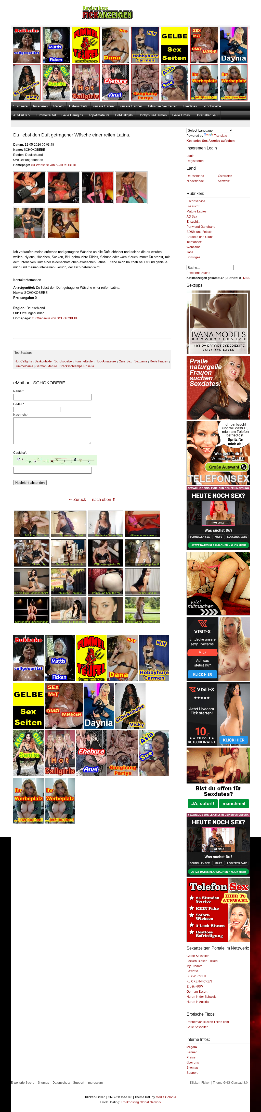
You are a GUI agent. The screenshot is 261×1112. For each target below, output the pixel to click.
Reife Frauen (159, 361)
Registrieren (195, 161)
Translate (220, 135)
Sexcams (140, 361)
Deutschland (195, 176)
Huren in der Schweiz (201, 997)
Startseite (20, 106)
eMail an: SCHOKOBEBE (39, 382)
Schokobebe (212, 106)
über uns (193, 1062)
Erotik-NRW (195, 986)
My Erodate (194, 966)
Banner (192, 1052)
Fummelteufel (46, 115)
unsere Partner (131, 106)
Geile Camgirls (72, 115)
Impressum (95, 1082)
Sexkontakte (43, 361)
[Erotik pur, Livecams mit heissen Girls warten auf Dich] (218, 484)
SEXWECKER (196, 976)
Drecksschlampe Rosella (76, 366)
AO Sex (192, 216)
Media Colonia (166, 1097)
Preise (191, 1057)
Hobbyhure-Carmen (152, 115)
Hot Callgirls (23, 361)
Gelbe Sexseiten (198, 956)
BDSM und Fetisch (199, 232)
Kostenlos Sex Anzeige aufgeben (210, 141)
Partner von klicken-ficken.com (208, 1022)
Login (190, 156)
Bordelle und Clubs (200, 237)
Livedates (190, 106)
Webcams (193, 247)
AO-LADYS (21, 115)
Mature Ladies (196, 211)
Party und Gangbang (201, 227)
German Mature (46, 366)
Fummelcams (24, 366)
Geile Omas (181, 115)
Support (192, 1073)
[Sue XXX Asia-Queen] (154, 775)
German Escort (197, 991)
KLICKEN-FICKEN (199, 981)
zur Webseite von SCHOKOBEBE (54, 165)
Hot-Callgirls (124, 115)
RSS (246, 278)
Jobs (190, 252)
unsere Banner (104, 106)
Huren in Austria (198, 1002)
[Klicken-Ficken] (107, 18)
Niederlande (195, 181)
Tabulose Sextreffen (162, 106)
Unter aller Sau (206, 115)
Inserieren (40, 106)
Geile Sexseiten (197, 1027)
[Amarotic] (218, 353)
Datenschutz (78, 106)
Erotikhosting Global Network (141, 1102)
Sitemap (192, 1067)
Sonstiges (193, 257)
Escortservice (196, 201)
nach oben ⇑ (103, 499)
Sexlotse (193, 971)
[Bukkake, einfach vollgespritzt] (28, 680)
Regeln (58, 106)
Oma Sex (125, 361)
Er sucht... (193, 221)
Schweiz (224, 181)
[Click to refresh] (55, 460)
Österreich (225, 176)
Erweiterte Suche (198, 273)
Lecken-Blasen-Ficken (202, 961)
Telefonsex (194, 242)
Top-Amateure (99, 115)
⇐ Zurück (77, 499)
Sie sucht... (194, 206)
